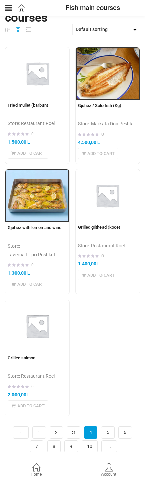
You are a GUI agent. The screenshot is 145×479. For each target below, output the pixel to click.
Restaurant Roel (38, 123)
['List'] (29, 29)
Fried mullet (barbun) (28, 105)
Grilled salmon (21, 357)
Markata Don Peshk (111, 123)
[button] (28, 153)
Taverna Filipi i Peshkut (31, 254)
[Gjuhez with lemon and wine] (37, 195)
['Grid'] (18, 29)
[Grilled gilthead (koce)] (108, 195)
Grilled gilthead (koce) (99, 227)
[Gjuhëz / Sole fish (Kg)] (108, 73)
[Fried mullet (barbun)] (37, 73)
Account (108, 474)
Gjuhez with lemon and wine (34, 227)
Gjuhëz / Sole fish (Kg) (99, 105)
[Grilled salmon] (37, 326)
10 (89, 446)
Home (36, 474)
